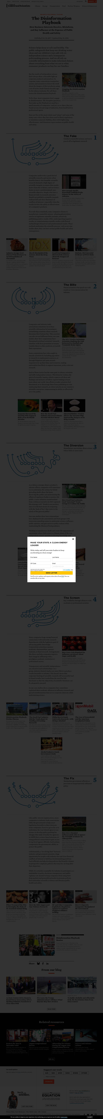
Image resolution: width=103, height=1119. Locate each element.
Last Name (55, 557)
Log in (31, 570)
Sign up (35, 570)
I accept (90, 1117)
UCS (62, 576)
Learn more (64, 1117)
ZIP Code (33, 563)
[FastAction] (67, 570)
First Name (33, 557)
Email (53, 563)
